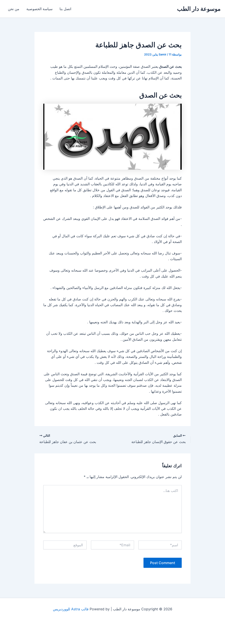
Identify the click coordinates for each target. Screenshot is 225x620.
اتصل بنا (65, 9)
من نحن (13, 9)
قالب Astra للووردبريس (71, 609)
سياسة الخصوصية (39, 9)
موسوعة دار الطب (199, 8)
